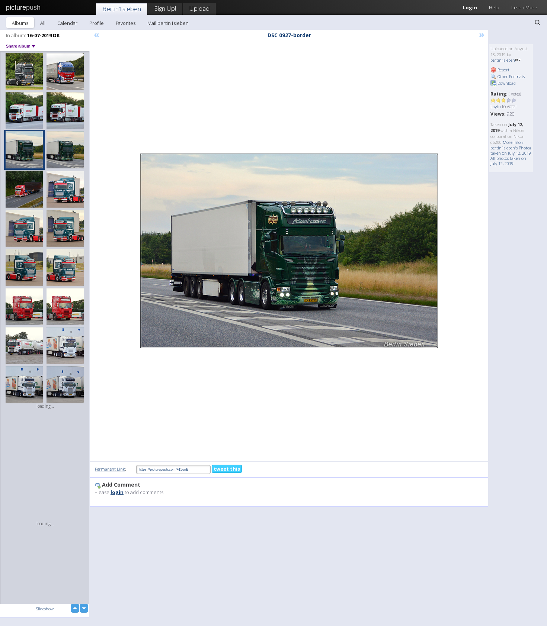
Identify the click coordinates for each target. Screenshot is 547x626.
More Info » (513, 142)
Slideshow (45, 609)
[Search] (537, 22)
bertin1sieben (502, 60)
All (42, 23)
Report (502, 69)
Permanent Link (110, 469)
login (117, 492)
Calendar (67, 23)
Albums (20, 23)
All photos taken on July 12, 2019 (508, 160)
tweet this (227, 468)
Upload (199, 8)
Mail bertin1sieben (168, 23)
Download (506, 83)
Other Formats (510, 76)
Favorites (125, 23)
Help (494, 7)
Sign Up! (165, 8)
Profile (96, 23)
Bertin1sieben (121, 8)
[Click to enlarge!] (289, 251)
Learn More (524, 7)
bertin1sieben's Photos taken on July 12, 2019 (510, 150)
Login (470, 7)
